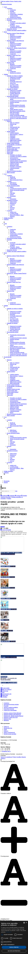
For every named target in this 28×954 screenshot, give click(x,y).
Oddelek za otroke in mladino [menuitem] (15, 76)
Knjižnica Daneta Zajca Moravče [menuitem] (15, 40)
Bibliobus (6, 720)
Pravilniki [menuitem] (9, 20)
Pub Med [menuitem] (12, 193)
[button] (14, 944)
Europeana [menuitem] (13, 196)
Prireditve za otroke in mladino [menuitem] (18, 156)
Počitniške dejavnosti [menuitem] (16, 81)
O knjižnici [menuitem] (9, 8)
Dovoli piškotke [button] (14, 947)
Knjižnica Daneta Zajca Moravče (12, 714)
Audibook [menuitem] (12, 177)
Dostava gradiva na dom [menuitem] (13, 147)
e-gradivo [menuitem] (9, 175)
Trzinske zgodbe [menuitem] (14, 114)
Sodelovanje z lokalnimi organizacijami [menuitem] (16, 15)
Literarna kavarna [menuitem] (14, 168)
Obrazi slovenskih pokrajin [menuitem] (17, 115)
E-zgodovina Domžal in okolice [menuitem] (18, 100)
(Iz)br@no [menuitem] (12, 137)
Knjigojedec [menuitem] (13, 199)
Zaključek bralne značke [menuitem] (16, 162)
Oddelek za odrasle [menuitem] (12, 89)
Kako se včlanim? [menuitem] (14, 122)
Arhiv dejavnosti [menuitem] (14, 86)
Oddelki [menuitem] (6, 74)
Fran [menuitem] (11, 206)
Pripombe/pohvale (9, 709)
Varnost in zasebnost (6, 757)
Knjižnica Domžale (5, 497)
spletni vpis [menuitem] (13, 212)
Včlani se (6, 726)
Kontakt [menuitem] (12, 11)
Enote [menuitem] (5, 32)
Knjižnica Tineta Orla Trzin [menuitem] (14, 55)
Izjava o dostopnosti (9, 732)
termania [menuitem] (12, 207)
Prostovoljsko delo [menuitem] (12, 149)
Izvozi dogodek (6, 530)
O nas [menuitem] (5, 7)
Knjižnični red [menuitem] (13, 130)
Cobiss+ (6, 731)
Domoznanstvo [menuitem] (14, 158)
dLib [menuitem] (11, 191)
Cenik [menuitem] (11, 125)
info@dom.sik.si (6, 751)
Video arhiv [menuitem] (10, 153)
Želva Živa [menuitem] (13, 83)
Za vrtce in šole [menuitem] (14, 84)
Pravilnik (6, 706)
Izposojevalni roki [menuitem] (15, 127)
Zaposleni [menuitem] (12, 13)
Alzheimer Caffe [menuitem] (14, 165)
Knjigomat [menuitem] (12, 136)
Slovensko (6, 481)
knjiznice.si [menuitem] (13, 203)
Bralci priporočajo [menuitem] (14, 142)
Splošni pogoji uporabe (10, 734)
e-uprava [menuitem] (12, 205)
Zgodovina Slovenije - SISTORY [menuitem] (18, 117)
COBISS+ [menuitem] (6, 219)
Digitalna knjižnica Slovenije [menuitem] (17, 105)
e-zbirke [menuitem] (9, 181)
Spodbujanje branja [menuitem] (15, 79)
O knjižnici (6, 703)
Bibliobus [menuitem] (9, 70)
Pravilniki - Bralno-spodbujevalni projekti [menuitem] (16, 26)
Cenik (5, 729)
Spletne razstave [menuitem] (14, 102)
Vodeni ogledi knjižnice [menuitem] (13, 143)
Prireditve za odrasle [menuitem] (15, 155)
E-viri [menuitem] (5, 174)
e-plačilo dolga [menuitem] (14, 128)
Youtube (24, 495)
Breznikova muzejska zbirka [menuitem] (17, 111)
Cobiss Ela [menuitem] (13, 178)
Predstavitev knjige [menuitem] (15, 159)
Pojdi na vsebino (5, 1)
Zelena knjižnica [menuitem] (14, 87)
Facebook (4, 495)
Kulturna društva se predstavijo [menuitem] (18, 161)
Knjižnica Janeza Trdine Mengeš (12, 713)
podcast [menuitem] (9, 197)
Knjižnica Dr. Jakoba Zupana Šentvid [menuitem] (16, 48)
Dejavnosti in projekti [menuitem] (15, 36)
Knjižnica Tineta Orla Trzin (11, 717)
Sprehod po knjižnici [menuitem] (15, 17)
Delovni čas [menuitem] (13, 124)
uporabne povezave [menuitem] (12, 200)
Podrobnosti (8, 932)
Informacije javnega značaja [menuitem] (14, 18)
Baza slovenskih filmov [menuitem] (16, 180)
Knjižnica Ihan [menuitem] (10, 62)
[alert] (14, 937)
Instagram (12, 495)
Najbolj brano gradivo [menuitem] (15, 140)
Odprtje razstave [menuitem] (14, 164)
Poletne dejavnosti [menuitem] (15, 93)
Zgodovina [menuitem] (13, 10)
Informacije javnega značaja (11, 704)
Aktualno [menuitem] (12, 35)
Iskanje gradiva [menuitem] (11, 131)
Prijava (14, 757)
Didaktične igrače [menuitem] (14, 139)
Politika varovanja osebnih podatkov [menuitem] (16, 30)
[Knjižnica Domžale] (6, 4)
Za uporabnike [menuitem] (7, 120)
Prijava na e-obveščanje (10, 710)
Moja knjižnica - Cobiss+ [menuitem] (16, 134)
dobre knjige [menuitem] (13, 202)
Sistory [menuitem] (12, 194)
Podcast (18, 495)
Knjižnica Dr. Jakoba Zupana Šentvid (13, 716)
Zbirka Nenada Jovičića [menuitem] (16, 109)
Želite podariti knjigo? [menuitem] (13, 150)
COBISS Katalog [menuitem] (14, 133)
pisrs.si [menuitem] (12, 209)
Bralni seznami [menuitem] (11, 172)
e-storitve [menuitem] (9, 210)
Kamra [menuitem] (11, 103)
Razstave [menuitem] (12, 80)
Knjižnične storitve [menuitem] (12, 29)
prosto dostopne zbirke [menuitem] (13, 185)
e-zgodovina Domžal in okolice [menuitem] (18, 188)
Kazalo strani (17, 1)
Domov (12, 1)
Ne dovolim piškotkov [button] (14, 951)
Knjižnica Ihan (7, 719)
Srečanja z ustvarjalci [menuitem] (15, 166)
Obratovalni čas (8, 728)
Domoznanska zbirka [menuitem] (12, 96)
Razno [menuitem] (11, 169)
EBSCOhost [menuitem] (13, 183)
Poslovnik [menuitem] (12, 21)
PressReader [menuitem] (13, 184)
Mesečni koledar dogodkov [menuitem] (14, 171)
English (6, 482)
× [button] (26, 922)
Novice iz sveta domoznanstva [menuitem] (18, 118)
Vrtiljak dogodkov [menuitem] (8, 218)
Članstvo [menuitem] (9, 121)
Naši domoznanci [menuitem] (14, 112)
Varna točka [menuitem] (10, 152)
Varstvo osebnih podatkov (11, 707)
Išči (16, 491)
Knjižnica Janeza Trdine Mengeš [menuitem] (15, 33)
